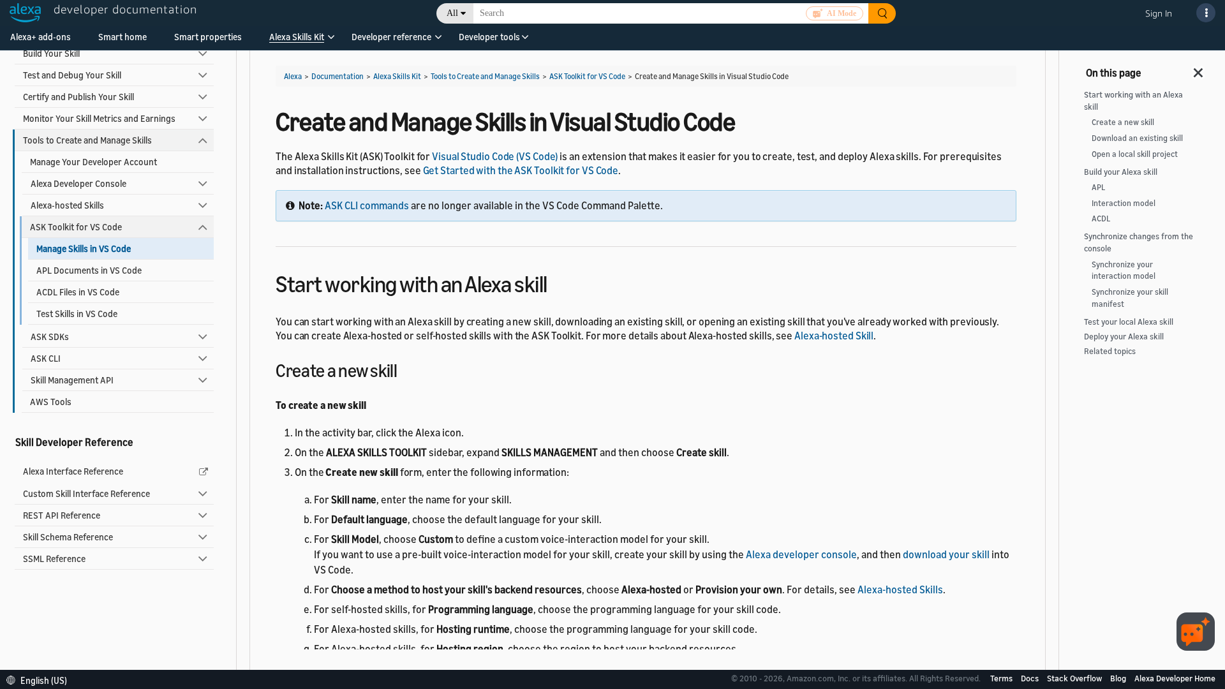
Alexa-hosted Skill (833, 335)
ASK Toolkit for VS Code (76, 226)
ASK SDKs (50, 336)
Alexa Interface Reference (73, 471)
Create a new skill (1123, 122)
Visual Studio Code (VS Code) (495, 156)
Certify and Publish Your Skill (78, 96)
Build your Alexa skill (1120, 172)
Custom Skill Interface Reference (86, 493)
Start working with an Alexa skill (1133, 101)
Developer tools (489, 36)
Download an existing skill (1137, 138)
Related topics (1110, 351)
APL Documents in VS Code (89, 270)
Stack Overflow (1075, 678)
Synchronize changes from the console (1138, 242)
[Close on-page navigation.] (1199, 69)
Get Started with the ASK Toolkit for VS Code (521, 170)
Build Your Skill (51, 53)
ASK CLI (46, 358)
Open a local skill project (1135, 154)
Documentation (337, 76)
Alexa (293, 76)
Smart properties (208, 36)
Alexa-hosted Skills (67, 205)
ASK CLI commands (367, 205)
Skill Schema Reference (68, 536)
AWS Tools (50, 401)
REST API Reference (61, 515)
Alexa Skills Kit (296, 36)
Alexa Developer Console (78, 183)
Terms (1002, 678)
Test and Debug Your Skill (72, 75)
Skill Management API (72, 379)
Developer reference (391, 36)
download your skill (946, 554)
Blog (1119, 678)
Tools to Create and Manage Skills (87, 140)
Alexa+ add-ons (40, 36)
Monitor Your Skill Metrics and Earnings (99, 118)
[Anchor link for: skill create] (406, 369)
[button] (296, 41)
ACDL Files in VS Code (77, 291)
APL (1098, 187)
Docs (1031, 678)
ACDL (1101, 218)
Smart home (122, 36)
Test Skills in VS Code (76, 313)
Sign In (1158, 13)
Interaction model (1123, 203)
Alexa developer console (801, 554)
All (452, 13)
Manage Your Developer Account (93, 161)
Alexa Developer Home (1174, 678)
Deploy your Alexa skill (1124, 336)
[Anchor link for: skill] (558, 282)
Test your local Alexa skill (1128, 322)
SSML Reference (54, 558)
